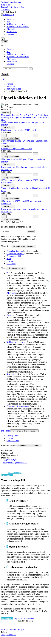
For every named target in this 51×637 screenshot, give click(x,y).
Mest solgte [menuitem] (6, 115)
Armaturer (11, 19)
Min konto (11, 263)
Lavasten (10, 34)
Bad (8, 22)
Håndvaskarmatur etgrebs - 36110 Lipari (18, 130)
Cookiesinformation (15, 253)
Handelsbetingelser (15, 251)
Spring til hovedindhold (11, 2)
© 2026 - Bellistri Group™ (12, 630)
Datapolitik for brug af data (12, 7)
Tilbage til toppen (8, 634)
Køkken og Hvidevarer (16, 24)
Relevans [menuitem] (15, 115)
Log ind (10, 261)
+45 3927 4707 (9, 460)
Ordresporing (12, 436)
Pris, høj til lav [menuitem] (16, 117)
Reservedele (12, 31)
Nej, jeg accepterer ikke (24, 618)
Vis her (6, 127)
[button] (2, 71)
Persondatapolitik (14, 256)
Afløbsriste (11, 29)
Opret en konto (13, 440)
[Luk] (2, 45)
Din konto (5, 431)
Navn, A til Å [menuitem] (26, 115)
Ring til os (5, 5)
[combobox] (15, 68)
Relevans (6, 112)
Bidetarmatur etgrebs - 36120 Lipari (16, 148)
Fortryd (5, 74)
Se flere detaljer (14, 472)
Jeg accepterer (7, 475)
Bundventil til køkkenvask (18, 26)
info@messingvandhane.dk (15, 462)
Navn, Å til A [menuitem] (38, 115)
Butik (9, 258)
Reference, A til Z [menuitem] (30, 117)
